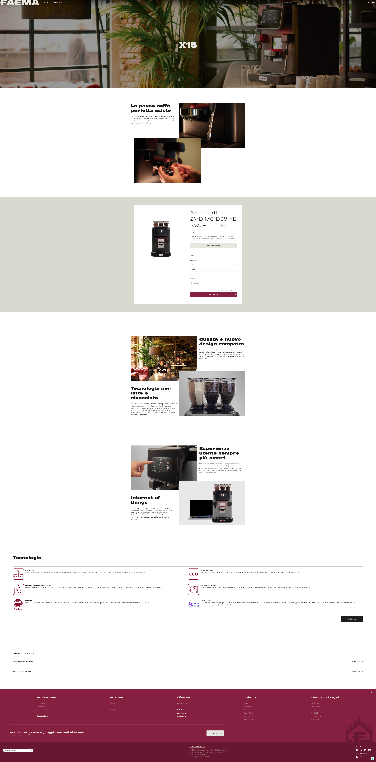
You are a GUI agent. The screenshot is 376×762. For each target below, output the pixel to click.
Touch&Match (114, 710)
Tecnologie (41, 716)
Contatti (180, 717)
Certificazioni (248, 710)
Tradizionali (41, 703)
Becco (192, 279)
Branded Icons (182, 703)
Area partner (248, 719)
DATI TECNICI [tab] (29, 654)
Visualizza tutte (352, 619)
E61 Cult (113, 707)
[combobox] (213, 254)
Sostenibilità (248, 713)
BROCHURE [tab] (18, 654)
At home (44, 2)
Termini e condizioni (317, 716)
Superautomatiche (43, 710)
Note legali (314, 710)
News (179, 710)
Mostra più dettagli (214, 245)
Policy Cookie (315, 707)
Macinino (193, 269)
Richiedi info (213, 294)
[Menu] (373, 2)
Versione (193, 251)
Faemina (113, 703)
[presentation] (188, 381)
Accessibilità (314, 719)
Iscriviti (215, 733)
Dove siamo (248, 707)
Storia (246, 703)
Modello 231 (314, 713)
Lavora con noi (249, 716)
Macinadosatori (42, 707)
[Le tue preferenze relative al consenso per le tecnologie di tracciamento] (372, 758)
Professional (56, 2)
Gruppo (193, 260)
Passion (180, 713)
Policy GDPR (314, 703)
